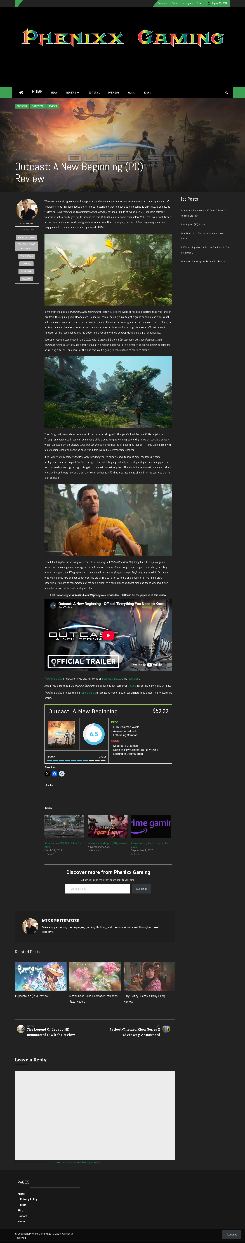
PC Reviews (38, 106)
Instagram (188, 3)
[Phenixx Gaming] (21, 92)
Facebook (163, 3)
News (54, 92)
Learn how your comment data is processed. (78, 1162)
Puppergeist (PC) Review (31, 996)
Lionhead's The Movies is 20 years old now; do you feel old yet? (204, 213)
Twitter (175, 3)
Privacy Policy (28, 1199)
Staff (23, 1205)
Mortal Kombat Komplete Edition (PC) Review (203, 261)
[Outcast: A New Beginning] (61, 734)
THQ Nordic (26, 256)
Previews (113, 92)
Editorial (94, 92)
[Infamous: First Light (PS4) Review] (108, 826)
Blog (20, 1210)
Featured (22, 106)
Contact (22, 1216)
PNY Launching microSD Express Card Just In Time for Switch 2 (205, 250)
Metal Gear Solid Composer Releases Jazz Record (202, 236)
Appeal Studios (26, 238)
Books (147, 92)
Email (199, 3)
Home (37, 91)
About (21, 1193)
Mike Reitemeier (27, 223)
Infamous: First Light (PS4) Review (107, 843)
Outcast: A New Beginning (26, 246)
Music (131, 92)
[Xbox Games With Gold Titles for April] (64, 826)
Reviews (71, 92)
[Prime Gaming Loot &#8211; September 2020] (151, 826)
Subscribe (141, 889)
